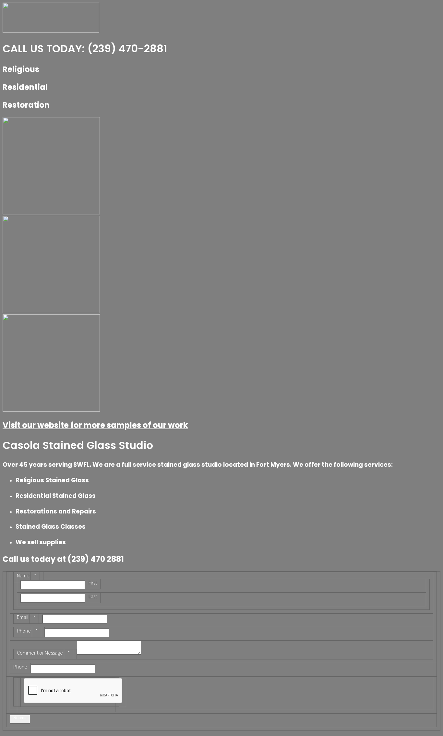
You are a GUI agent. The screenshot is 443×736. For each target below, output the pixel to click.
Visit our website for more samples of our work (95, 425)
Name (26, 575)
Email (26, 617)
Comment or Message (43, 652)
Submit (20, 717)
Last (93, 596)
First (93, 582)
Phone (27, 630)
